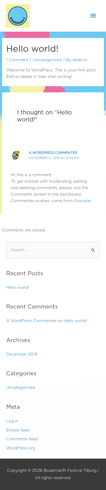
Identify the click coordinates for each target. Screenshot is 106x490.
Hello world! (17, 288)
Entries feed (17, 430)
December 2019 (21, 354)
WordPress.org (20, 448)
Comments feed (22, 439)
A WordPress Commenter (53, 152)
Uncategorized (47, 60)
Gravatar (82, 201)
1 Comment (17, 60)
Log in (12, 421)
